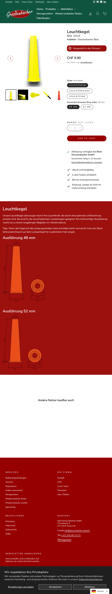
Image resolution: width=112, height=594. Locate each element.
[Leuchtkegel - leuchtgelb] (13, 441)
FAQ (17, 2)
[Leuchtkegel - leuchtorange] (17, 441)
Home (40, 9)
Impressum (10, 525)
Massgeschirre (45, 13)
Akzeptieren (55, 587)
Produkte (51, 9)
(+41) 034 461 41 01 (71, 535)
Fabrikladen (43, 18)
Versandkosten (86, 62)
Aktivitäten (67, 9)
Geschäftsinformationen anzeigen (86, 162)
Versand (9, 482)
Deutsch (100, 591)
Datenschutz (11, 529)
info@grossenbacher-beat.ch (77, 530)
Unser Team (27, 2)
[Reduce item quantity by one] (70, 128)
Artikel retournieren (14, 490)
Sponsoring (10, 507)
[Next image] (57, 58)
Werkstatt (39, 2)
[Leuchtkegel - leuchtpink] (20, 441)
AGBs (8, 533)
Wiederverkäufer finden (68, 13)
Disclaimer (10, 521)
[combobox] (99, 591)
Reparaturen (11, 486)
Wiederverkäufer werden (16, 502)
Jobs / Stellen (53, 2)
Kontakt (8, 2)
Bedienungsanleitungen (15, 477)
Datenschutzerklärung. (91, 579)
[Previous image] (10, 58)
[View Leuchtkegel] (10, 94)
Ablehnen (90, 587)
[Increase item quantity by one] (80, 128)
